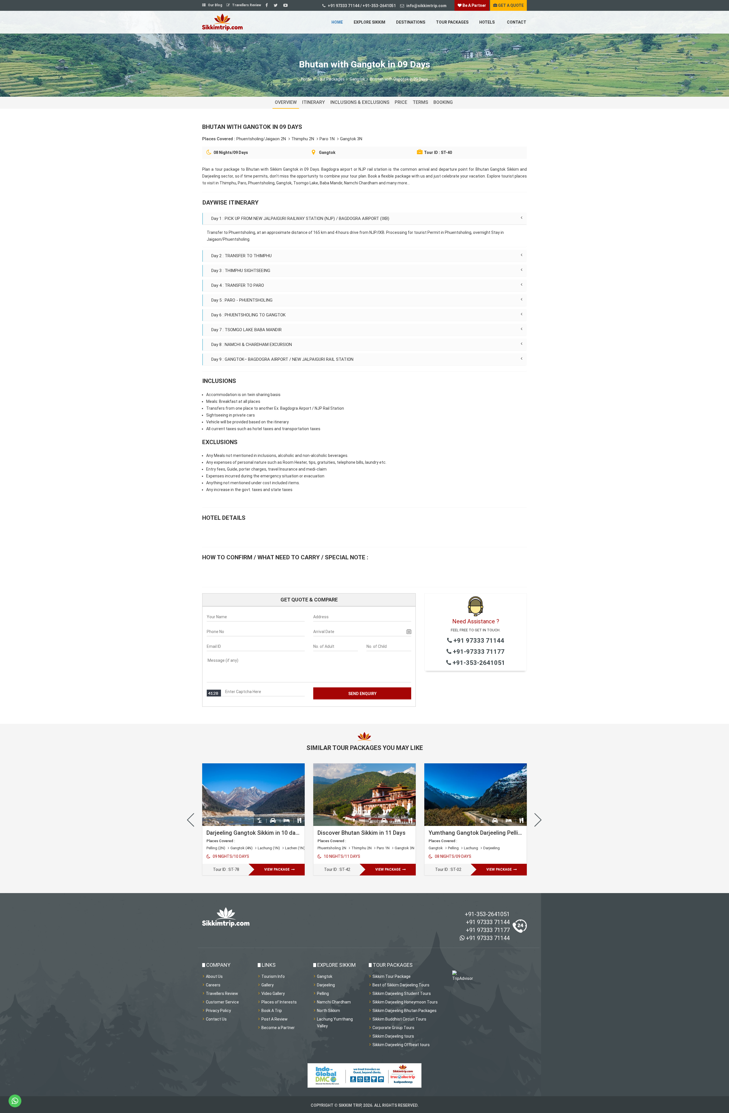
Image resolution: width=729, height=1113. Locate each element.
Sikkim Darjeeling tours (393, 1036)
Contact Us (216, 1019)
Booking (443, 102)
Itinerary (313, 102)
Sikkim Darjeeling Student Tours (401, 993)
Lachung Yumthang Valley (335, 1022)
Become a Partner (278, 1027)
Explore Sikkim (369, 22)
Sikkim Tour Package (391, 976)
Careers (213, 985)
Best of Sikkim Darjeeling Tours (400, 985)
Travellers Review (246, 5)
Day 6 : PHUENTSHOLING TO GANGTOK (248, 315)
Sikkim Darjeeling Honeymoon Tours (405, 1002)
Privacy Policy (218, 1010)
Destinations (410, 22)
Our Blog (214, 5)
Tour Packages (452, 22)
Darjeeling (326, 985)
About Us (214, 976)
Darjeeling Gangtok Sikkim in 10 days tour (260, 832)
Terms (420, 102)
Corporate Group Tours (393, 1027)
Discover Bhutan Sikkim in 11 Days (362, 832)
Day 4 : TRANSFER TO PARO (237, 285)
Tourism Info (273, 976)
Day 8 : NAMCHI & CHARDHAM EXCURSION (251, 344)
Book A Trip (271, 1010)
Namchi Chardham (334, 1002)
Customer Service (222, 1002)
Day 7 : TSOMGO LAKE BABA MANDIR (246, 329)
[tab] (364, 218)
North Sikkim (328, 1010)
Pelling (323, 993)
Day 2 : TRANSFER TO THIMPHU (241, 255)
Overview (286, 102)
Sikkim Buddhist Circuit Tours (399, 1019)
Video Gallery (273, 993)
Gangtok (357, 79)
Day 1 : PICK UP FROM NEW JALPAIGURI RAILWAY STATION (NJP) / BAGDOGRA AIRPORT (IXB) (300, 218)
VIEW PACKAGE (277, 869)
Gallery (267, 985)
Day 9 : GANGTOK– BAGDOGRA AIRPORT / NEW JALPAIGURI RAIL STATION (282, 359)
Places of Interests (279, 1002)
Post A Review (274, 1019)
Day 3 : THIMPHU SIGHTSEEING (240, 270)
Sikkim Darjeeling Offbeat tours (401, 1044)
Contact (516, 22)
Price (401, 102)
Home (337, 22)
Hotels (487, 22)
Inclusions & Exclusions (359, 102)
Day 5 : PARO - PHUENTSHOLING (242, 300)
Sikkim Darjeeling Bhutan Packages (404, 1010)
